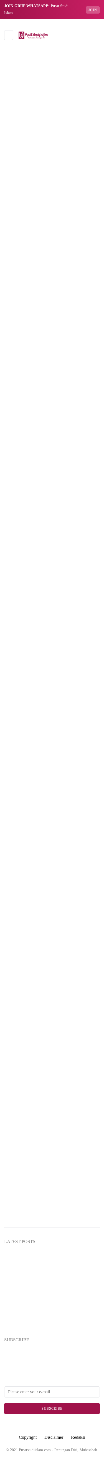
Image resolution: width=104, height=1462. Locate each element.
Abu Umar (20, 230)
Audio (52, 504)
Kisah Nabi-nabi (52, 646)
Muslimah (52, 693)
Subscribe (52, 1408)
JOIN (92, 10)
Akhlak (52, 473)
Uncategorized (52, 850)
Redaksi (78, 1437)
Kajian (52, 630)
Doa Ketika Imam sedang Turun (50, 217)
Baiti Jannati (52, 520)
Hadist (52, 567)
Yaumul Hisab (52, 866)
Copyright (28, 1437)
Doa (18, 154)
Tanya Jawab (52, 834)
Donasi (52, 551)
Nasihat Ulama (52, 724)
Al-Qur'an (52, 489)
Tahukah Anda (52, 818)
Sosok (52, 787)
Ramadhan (52, 740)
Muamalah (52, 661)
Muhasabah (52, 677)
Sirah (52, 771)
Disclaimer (53, 1437)
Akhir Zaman (52, 457)
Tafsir (52, 803)
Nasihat (52, 708)
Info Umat (52, 614)
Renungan (52, 755)
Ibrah (52, 598)
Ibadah (52, 583)
